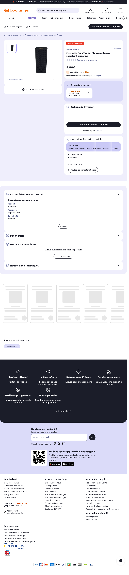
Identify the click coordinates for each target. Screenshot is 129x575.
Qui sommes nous (53, 483)
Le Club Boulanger (53, 500)
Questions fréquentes (13, 485)
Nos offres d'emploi (12, 530)
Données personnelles (95, 491)
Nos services (50, 491)
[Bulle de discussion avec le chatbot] (121, 561)
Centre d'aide (10, 497)
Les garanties (91, 485)
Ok (92, 437)
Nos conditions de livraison (15, 491)
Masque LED (12, 346)
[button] (125, 18)
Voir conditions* (63, 411)
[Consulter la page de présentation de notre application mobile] (55, 464)
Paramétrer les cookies (96, 494)
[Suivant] (58, 80)
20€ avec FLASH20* (75, 43)
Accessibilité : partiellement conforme (102, 509)
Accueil (7, 35)
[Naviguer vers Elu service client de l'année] (22, 553)
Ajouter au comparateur (35, 89)
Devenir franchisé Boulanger (16, 532)
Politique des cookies (95, 497)
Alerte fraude (91, 519)
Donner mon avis (63, 256)
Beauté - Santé (18, 35)
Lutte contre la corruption (97, 506)
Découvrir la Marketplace (15, 538)
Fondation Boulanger (54, 503)
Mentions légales (93, 488)
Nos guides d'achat (12, 494)
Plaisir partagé (51, 485)
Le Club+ (86, 72)
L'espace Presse (52, 488)
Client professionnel (53, 506)
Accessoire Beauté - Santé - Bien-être (41, 35)
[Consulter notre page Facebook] (54, 444)
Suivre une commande (14, 488)
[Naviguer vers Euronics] (22, 546)
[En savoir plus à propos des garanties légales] (103, 130)
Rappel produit (92, 516)
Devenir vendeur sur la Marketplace (19, 541)
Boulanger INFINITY (53, 509)
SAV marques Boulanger (55, 497)
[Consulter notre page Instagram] (63, 444)
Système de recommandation (99, 500)
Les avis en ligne (93, 503)
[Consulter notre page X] (59, 444)
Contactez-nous (11, 483)
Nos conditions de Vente (96, 483)
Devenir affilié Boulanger (14, 535)
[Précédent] (54, 80)
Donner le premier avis (87, 60)
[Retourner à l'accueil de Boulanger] (17, 10)
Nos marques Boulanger (55, 494)
